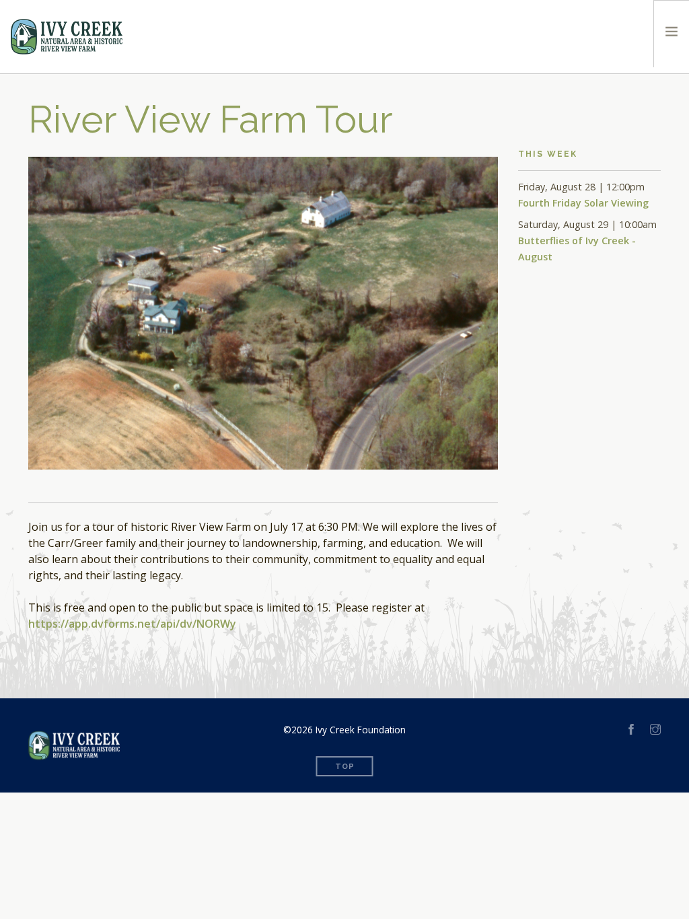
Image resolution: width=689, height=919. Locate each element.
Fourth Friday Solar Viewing (583, 202)
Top (345, 766)
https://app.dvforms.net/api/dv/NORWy (132, 623)
